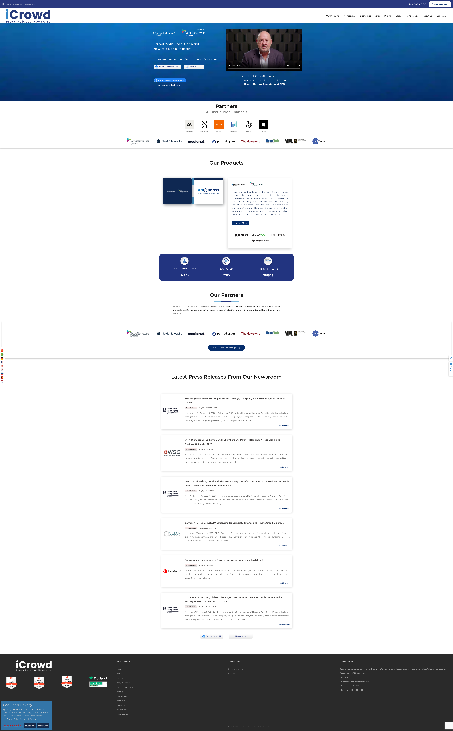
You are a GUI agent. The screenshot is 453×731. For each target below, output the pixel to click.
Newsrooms (349, 16)
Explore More (240, 223)
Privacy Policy (233, 727)
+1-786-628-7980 (419, 4)
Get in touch (345, 677)
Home (120, 669)
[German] (2, 358)
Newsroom (240, 636)
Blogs (398, 16)
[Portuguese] (2, 354)
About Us (427, 16)
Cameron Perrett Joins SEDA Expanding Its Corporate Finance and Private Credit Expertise (234, 523)
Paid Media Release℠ (237, 669)
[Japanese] (2, 365)
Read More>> (284, 426)
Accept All (43, 725)
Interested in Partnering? (224, 348)
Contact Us (442, 16)
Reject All (29, 725)
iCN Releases (122, 709)
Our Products (332, 16)
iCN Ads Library (123, 714)
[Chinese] (2, 350)
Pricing (387, 16)
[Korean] (2, 369)
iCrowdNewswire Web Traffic (171, 80)
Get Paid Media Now (169, 67)
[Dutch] (2, 381)
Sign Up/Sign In (441, 4)
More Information (12, 725)
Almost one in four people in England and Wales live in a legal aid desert (224, 560)
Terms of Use (245, 727)
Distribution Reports (370, 16)
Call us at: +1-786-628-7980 (350, 685)
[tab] (177, 191)
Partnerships (412, 16)
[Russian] (2, 373)
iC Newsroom (123, 678)
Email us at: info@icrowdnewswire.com (355, 681)
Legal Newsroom (124, 683)
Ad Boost (233, 674)
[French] (2, 362)
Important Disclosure (261, 727)
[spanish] (2, 377)
